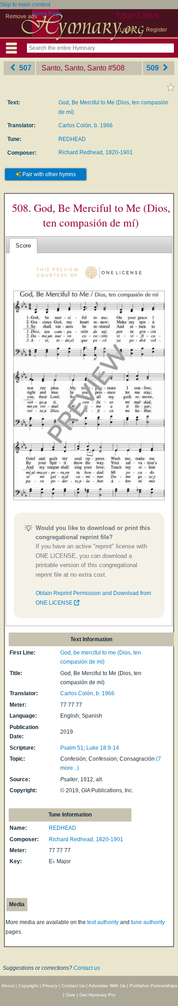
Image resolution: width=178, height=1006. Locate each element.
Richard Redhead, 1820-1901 (95, 152)
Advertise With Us (107, 985)
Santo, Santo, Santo (74, 68)
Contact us (86, 968)
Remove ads (21, 16)
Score (23, 245)
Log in (127, 30)
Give (70, 994)
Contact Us (73, 985)
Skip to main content (25, 4)
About (7, 985)
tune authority (148, 922)
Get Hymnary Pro (97, 994)
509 (154, 68)
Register (156, 30)
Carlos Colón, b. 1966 (85, 125)
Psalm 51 (72, 748)
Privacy (50, 985)
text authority (103, 922)
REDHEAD (72, 139)
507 (24, 68)
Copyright (28, 985)
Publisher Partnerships (153, 985)
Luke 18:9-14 (102, 748)
